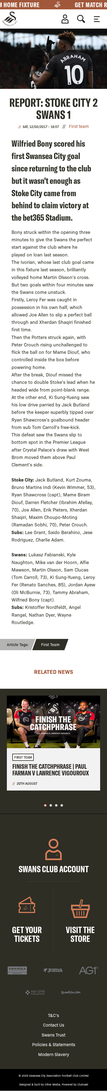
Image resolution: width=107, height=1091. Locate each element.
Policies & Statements (53, 1044)
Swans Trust (53, 1035)
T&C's (53, 1015)
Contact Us (53, 1025)
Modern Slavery (53, 1054)
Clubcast (82, 1084)
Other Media (52, 1084)
